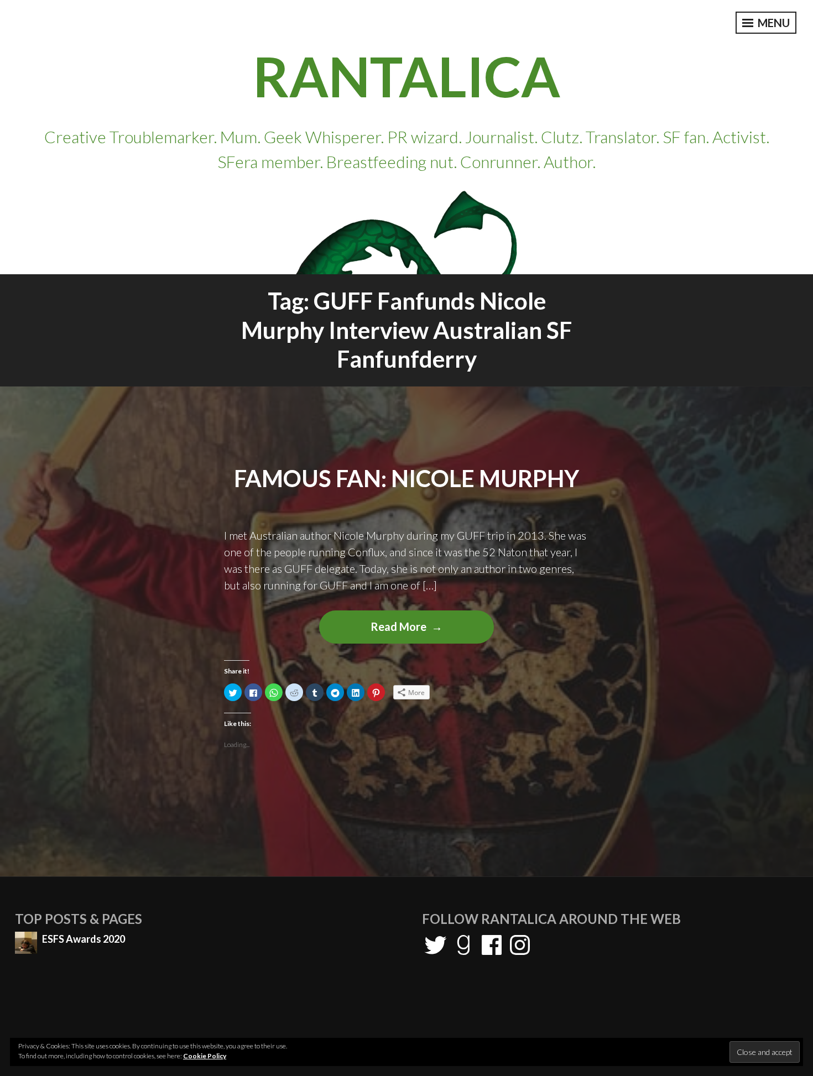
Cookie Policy (204, 1056)
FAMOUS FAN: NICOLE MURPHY (406, 478)
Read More (423, 631)
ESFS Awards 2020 (83, 939)
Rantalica (406, 76)
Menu (772, 22)
